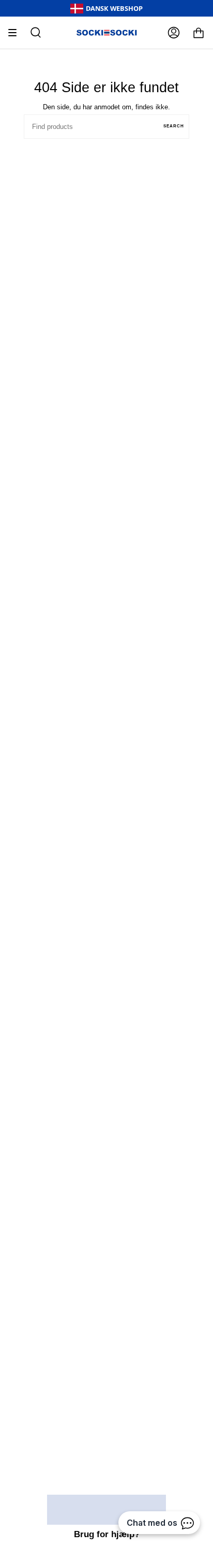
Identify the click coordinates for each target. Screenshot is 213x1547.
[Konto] (174, 33)
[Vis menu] (16, 33)
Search (173, 126)
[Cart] (198, 33)
